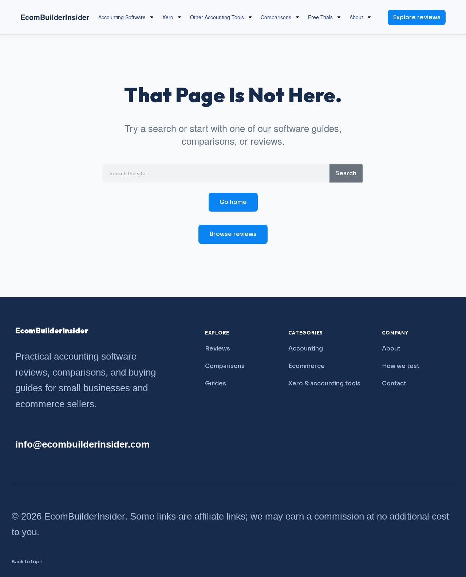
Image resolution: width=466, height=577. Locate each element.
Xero (167, 17)
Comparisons (276, 17)
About (356, 17)
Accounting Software (122, 17)
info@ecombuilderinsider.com (82, 444)
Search (345, 173)
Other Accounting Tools (217, 17)
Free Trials (320, 17)
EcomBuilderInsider (54, 17)
